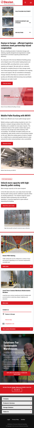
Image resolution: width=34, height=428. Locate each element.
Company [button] (6, 399)
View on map (8, 319)
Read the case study (8, 205)
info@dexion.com (9, 323)
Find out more (7, 83)
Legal (8, 419)
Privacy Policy (15, 419)
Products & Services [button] (9, 403)
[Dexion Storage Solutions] (8, 3)
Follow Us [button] (6, 411)
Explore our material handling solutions (17, 373)
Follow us (17, 390)
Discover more (7, 143)
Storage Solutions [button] (8, 407)
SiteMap (23, 419)
